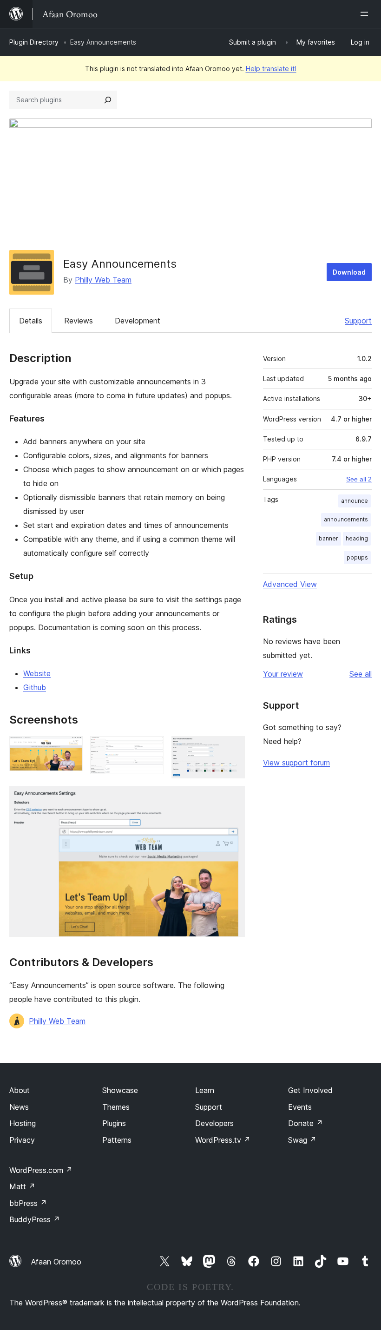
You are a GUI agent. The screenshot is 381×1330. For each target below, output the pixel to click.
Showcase (120, 1090)
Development (137, 320)
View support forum (296, 762)
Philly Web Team (103, 279)
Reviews (78, 320)
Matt (22, 1186)
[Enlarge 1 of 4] (70, 748)
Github (34, 687)
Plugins (114, 1123)
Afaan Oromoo (56, 1261)
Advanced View (290, 584)
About (19, 1090)
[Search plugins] (108, 100)
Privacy (22, 1140)
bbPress (28, 1203)
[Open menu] (366, 14)
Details (30, 320)
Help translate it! (271, 68)
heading (357, 538)
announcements (346, 519)
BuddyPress (34, 1219)
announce (354, 500)
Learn (204, 1090)
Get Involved (310, 1090)
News (19, 1107)
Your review (283, 673)
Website (37, 673)
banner (328, 538)
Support (358, 320)
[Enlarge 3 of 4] (232, 748)
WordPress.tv (222, 1140)
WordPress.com (40, 1170)
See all (360, 673)
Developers (214, 1123)
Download (349, 272)
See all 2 (359, 479)
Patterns (116, 1140)
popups (357, 557)
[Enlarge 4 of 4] (232, 798)
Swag (302, 1140)
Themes (116, 1107)
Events (300, 1107)
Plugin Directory (34, 42)
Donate (305, 1123)
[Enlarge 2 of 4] (151, 748)
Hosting (22, 1123)
